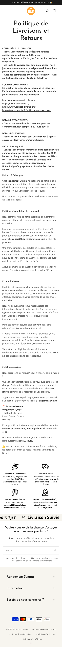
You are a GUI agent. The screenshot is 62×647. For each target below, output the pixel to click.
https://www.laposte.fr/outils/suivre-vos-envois (26, 110)
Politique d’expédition (32, 639)
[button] (6, 10)
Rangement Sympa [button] (20, 576)
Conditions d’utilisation (46, 634)
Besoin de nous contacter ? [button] (25, 599)
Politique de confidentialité (21, 634)
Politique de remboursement (44, 629)
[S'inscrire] (55, 550)
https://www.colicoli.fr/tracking (19, 106)
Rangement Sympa (20, 629)
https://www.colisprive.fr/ (15, 103)
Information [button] (15, 588)
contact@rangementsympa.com (29, 162)
